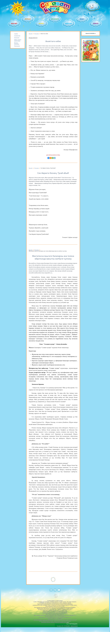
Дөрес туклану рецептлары (17, 40)
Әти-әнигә (36, 33)
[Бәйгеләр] (68, 23)
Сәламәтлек (17, 35)
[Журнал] (28, 19)
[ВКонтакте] (48, 158)
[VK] (55, 591)
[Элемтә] (96, 23)
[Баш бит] (14, 23)
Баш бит (31, 33)
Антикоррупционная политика (47, 622)
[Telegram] (55, 158)
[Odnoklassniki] (51, 591)
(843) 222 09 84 (74, 626)
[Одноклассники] (50, 158)
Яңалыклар (17, 46)
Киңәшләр (16, 37)
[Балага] (41, 23)
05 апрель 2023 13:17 (33, 37)
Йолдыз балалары (16, 43)
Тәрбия (16, 33)
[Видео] (82, 19)
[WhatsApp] (53, 158)
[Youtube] (59, 591)
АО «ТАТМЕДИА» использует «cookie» (42, 619)
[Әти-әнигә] (55, 19)
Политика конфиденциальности (62, 622)
